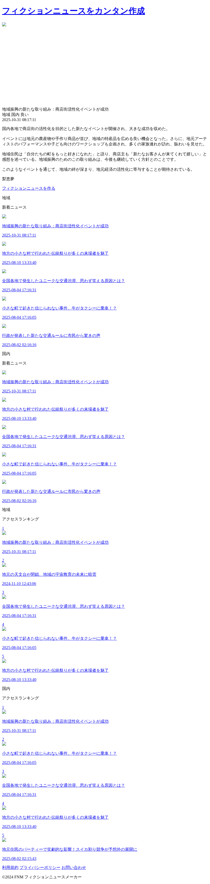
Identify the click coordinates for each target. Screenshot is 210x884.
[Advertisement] (105, 68)
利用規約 (10, 867)
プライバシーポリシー (39, 867)
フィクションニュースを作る (28, 188)
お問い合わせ (73, 867)
